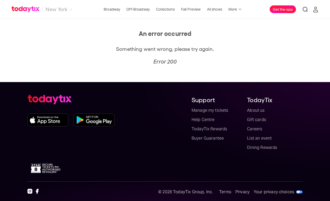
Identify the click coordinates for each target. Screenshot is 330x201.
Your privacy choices (274, 192)
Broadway (112, 9)
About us (256, 110)
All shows (214, 9)
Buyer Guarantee (208, 138)
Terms (225, 192)
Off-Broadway (138, 9)
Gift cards (256, 119)
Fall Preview (191, 9)
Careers (254, 129)
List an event (259, 138)
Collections (165, 9)
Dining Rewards (262, 147)
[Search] (305, 9)
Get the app (283, 9)
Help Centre (203, 119)
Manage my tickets (210, 110)
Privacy (242, 192)
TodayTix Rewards (209, 129)
